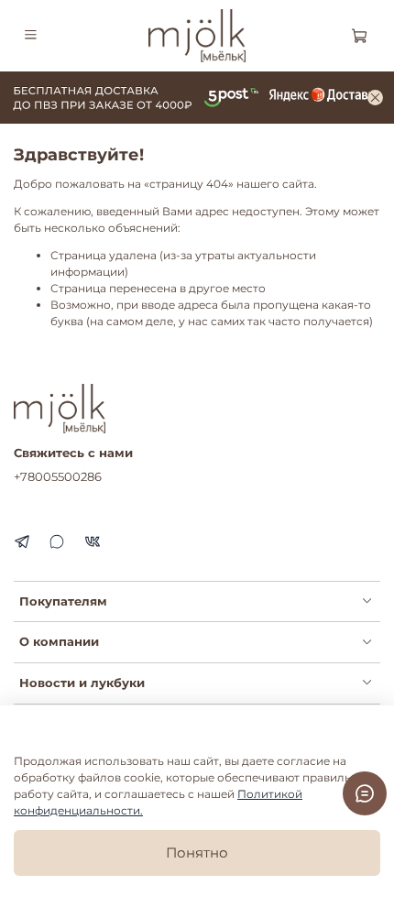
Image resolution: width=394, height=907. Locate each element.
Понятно (197, 852)
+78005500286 (58, 476)
